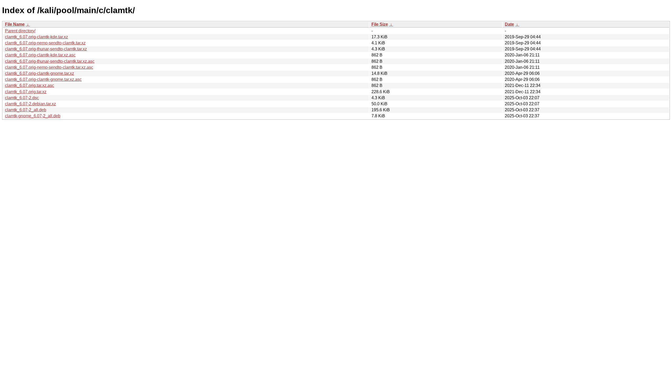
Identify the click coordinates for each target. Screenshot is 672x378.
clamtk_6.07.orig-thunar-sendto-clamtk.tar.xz (46, 49)
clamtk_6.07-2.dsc (22, 98)
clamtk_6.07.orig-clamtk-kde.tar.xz (36, 37)
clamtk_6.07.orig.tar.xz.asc (29, 85)
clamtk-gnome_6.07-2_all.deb (32, 116)
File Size (379, 24)
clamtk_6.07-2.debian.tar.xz (30, 104)
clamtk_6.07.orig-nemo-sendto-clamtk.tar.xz (45, 43)
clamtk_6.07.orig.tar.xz (25, 92)
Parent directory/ (20, 31)
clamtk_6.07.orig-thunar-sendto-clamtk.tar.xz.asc (49, 61)
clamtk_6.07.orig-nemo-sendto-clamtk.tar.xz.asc (49, 67)
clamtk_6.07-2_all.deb (25, 110)
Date (509, 24)
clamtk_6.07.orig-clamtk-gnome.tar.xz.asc (43, 79)
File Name (15, 24)
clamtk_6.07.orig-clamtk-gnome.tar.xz (39, 73)
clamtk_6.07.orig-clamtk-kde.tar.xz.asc (40, 55)
